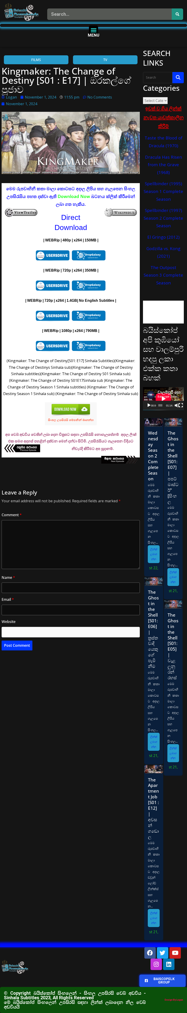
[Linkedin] (168, 964)
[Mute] (176, 405)
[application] (163, 398)
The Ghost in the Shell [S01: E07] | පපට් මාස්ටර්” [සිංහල (173, 467)
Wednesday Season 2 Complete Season (153, 456)
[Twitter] (162, 953)
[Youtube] (175, 953)
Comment (12, 514)
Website (9, 621)
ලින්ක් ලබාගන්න (153, 554)
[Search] (177, 14)
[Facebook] (150, 953)
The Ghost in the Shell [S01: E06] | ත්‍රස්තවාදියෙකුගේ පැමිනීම (153, 629)
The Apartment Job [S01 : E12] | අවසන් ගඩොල (153, 808)
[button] (93, 30)
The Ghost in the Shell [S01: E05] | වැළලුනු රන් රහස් (173, 646)
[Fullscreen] (181, 405)
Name (8, 577)
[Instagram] (156, 964)
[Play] (149, 405)
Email (8, 599)
